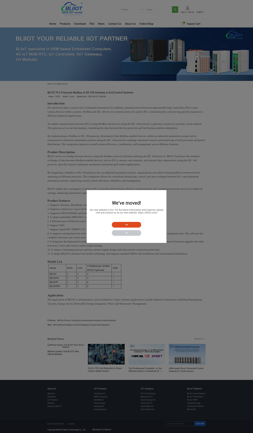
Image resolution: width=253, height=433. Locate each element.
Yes (126, 225)
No (126, 233)
